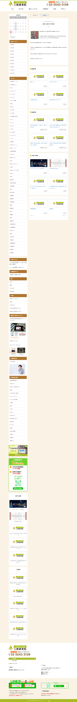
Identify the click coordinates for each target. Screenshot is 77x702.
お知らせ (11, 106)
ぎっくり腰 (12, 110)
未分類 (11, 167)
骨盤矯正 (11, 252)
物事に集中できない (13, 418)
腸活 (11, 211)
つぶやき (48, 26)
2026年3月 (12, 60)
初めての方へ (21, 9)
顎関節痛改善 (12, 243)
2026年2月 (12, 63)
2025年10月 (12, 73)
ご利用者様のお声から (14, 116)
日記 (11, 160)
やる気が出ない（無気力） (14, 393)
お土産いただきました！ (54, 81)
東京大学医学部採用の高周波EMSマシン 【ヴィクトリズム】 (17, 319)
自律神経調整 (12, 227)
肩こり (11, 281)
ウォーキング (12, 97)
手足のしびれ (12, 415)
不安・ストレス (12, 383)
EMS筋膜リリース (13, 84)
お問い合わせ (12, 305)
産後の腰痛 (12, 186)
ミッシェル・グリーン (42, 700)
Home (12, 9)
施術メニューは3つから (33, 9)
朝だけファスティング (13, 163)
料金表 (54, 9)
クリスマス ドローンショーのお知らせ (37, 168)
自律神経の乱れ (13, 224)
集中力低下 (12, 236)
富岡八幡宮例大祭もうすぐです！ (55, 99)
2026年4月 (12, 57)
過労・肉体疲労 (12, 431)
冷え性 (11, 409)
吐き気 (11, 412)
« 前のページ (32, 215)
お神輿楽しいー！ (52, 208)
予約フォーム (63, 9)
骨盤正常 (11, 249)
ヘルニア (11, 138)
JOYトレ (11, 87)
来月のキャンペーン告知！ (14, 170)
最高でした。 (32, 81)
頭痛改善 (11, 239)
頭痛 (11, 390)
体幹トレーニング (13, 148)
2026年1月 (12, 66)
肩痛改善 (11, 198)
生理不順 (11, 421)
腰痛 (11, 205)
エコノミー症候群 (13, 100)
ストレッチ (12, 122)
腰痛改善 (11, 208)
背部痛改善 (12, 201)
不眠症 (11, 402)
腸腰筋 (11, 214)
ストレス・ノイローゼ (13, 396)
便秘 (11, 405)
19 (15, 29)
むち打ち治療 (12, 361)
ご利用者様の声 (45, 9)
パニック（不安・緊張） (13, 399)
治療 (11, 176)
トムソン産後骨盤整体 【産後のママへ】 (17, 267)
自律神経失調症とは (13, 380)
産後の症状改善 (13, 182)
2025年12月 (12, 70)
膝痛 (11, 217)
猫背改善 (11, 179)
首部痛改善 (12, 246)
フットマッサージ (13, 135)
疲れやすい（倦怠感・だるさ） (15, 386)
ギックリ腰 (12, 113)
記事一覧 (44, 15)
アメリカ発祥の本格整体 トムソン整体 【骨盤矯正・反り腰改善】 (17, 263)
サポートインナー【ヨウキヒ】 (15, 345)
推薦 (11, 301)
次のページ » (65, 215)
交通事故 (11, 141)
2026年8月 (12, 44)
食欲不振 (11, 437)
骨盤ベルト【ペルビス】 (14, 340)
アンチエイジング (13, 91)
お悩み (11, 103)
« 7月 (12, 37)
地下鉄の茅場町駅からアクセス (15, 308)
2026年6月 (12, 50)
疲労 (11, 189)
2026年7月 (12, 47)
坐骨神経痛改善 (13, 151)
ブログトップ (35, 15)
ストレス (11, 119)
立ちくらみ (12, 424)
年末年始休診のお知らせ (54, 168)
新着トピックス (12, 157)
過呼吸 (11, 434)
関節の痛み (12, 291)
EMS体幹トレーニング (43, 129)
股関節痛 (11, 195)
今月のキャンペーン (13, 144)
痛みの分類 (12, 192)
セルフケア (12, 125)
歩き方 (11, 173)
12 (15, 26)
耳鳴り (11, 428)
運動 (11, 233)
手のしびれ (12, 154)
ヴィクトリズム (12, 94)
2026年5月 (12, 54)
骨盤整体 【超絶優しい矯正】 (15, 274)
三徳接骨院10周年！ (33, 99)
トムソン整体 (12, 132)
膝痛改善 (11, 220)
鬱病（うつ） (12, 440)
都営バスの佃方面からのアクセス (15, 311)
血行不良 (11, 230)
